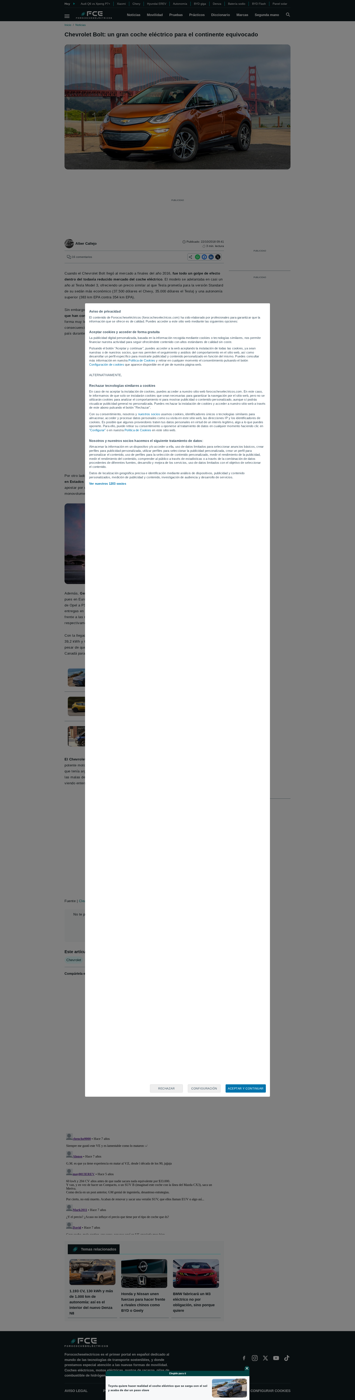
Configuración (204, 1088)
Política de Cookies (141, 360)
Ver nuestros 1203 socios (107, 483)
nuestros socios (149, 414)
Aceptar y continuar (246, 1088)
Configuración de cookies (106, 364)
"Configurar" (97, 430)
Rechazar (166, 1088)
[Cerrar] (246, 1368)
